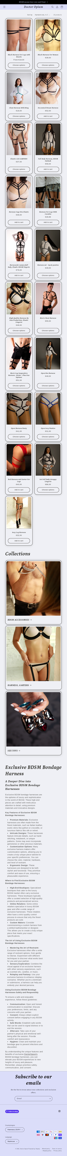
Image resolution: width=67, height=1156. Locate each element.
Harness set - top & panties (48, 265)
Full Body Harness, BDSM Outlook (48, 160)
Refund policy (46, 1148)
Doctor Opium (24, 1148)
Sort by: (30, 15)
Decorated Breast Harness (48, 108)
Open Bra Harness (48, 373)
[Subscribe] (50, 1098)
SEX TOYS (13, 750)
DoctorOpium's (31, 1054)
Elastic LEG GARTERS (18, 159)
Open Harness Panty (19, 428)
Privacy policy (58, 1150)
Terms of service (57, 1148)
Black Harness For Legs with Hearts (19, 56)
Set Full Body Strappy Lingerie (48, 480)
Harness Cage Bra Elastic (19, 212)
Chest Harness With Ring (19, 108)
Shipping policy (47, 1150)
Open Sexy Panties (48, 428)
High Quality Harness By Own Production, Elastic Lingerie (19, 320)
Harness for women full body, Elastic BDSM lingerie (19, 266)
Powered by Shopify (34, 1148)
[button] (4, 7)
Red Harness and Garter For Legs (19, 480)
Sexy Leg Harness (19, 532)
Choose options (19, 65)
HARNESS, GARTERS (18, 685)
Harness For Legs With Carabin (48, 213)
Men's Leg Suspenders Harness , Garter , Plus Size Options (18, 375)
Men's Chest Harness (48, 318)
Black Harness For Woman (48, 55)
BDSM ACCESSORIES (18, 620)
